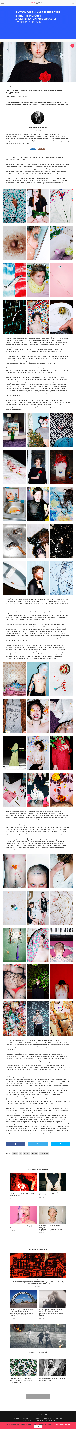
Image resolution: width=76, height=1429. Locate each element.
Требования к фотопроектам (53, 1418)
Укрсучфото (39, 1420)
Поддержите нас (51, 1420)
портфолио (26, 1153)
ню (20, 1153)
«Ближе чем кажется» (49, 1040)
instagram (41, 148)
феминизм (34, 1153)
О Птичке (17, 1418)
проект (37, 1077)
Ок (38, 1426)
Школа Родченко (44, 1153)
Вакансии (25, 1418)
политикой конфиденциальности (61, 1424)
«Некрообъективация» (61, 1108)
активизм (15, 1153)
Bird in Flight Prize (28, 1420)
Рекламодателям (36, 1418)
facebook (33, 148)
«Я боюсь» (54, 601)
